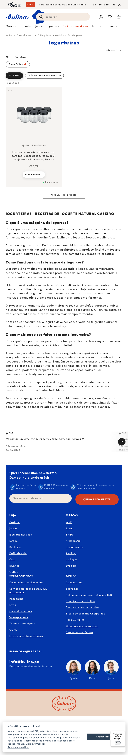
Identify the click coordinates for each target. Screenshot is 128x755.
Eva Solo (71, 566)
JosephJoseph (74, 547)
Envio (12, 605)
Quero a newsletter (97, 499)
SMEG (69, 534)
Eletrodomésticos (20, 534)
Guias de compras (20, 611)
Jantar (13, 528)
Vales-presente (18, 617)
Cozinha (14, 522)
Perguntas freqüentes (79, 632)
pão (8, 407)
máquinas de (22, 407)
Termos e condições (22, 623)
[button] (64, 75)
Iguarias (14, 566)
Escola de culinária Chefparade (85, 613)
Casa (12, 559)
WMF (69, 522)
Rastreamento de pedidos (82, 607)
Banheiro (15, 547)
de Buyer (71, 559)
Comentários (74, 582)
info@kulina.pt (24, 662)
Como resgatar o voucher (82, 626)
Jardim (13, 541)
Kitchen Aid (73, 541)
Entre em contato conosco (26, 636)
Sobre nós (72, 589)
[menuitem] (11, 27)
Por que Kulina (75, 620)
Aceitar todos (103, 736)
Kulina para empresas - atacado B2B (89, 595)
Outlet (13, 572)
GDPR (13, 630)
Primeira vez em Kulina (80, 601)
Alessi (69, 528)
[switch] (118, 743)
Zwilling (71, 553)
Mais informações (36, 744)
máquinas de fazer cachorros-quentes (82, 407)
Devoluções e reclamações (26, 582)
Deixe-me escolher (18, 747)
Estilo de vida (18, 553)
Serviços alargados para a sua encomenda (28, 591)
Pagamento (16, 599)
